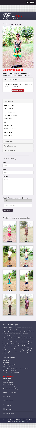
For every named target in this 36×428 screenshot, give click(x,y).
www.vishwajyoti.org (12, 389)
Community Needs (9, 150)
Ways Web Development (22, 421)
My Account (9, 405)
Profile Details (8, 101)
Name (4, 162)
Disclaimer (9, 409)
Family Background (10, 146)
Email (4, 169)
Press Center (9, 401)
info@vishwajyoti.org (11, 387)
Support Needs (8, 141)
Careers (8, 396)
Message (5, 176)
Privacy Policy (10, 413)
